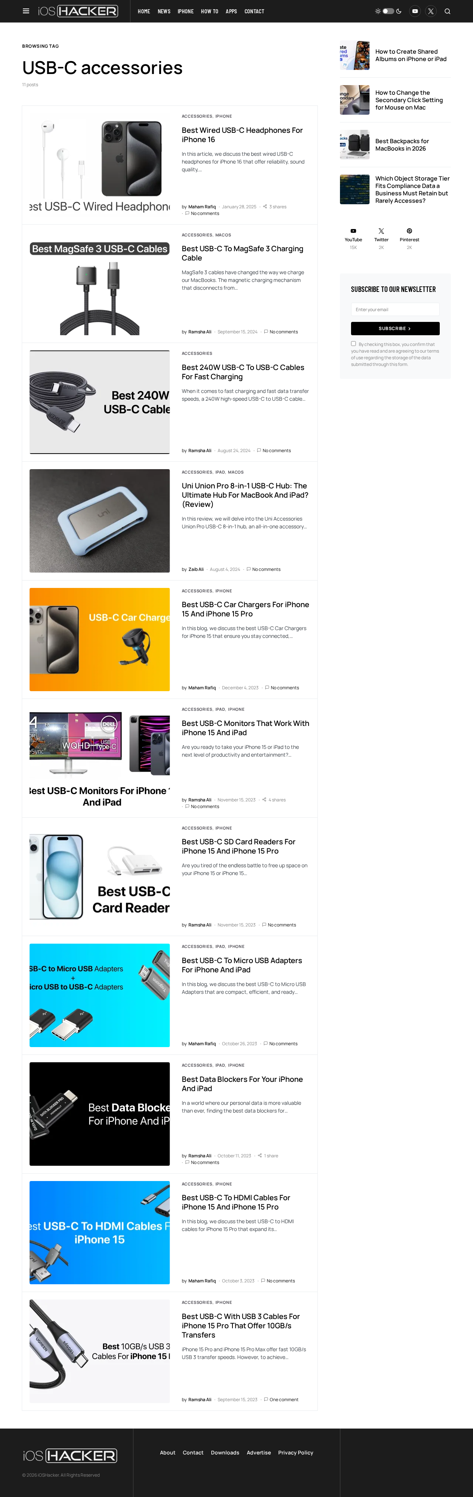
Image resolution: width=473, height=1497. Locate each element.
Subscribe (392, 328)
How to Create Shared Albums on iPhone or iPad (411, 55)
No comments (205, 213)
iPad (220, 472)
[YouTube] (415, 11)
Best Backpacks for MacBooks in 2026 (402, 144)
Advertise (259, 1452)
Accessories (197, 116)
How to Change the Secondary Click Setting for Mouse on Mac (409, 99)
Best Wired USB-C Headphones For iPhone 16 (242, 134)
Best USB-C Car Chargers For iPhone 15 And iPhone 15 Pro (245, 609)
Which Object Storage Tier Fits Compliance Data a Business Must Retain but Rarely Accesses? (412, 189)
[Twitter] (431, 11)
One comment (284, 1399)
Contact (193, 1452)
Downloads (225, 1452)
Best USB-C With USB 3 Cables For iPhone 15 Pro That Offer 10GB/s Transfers (241, 1325)
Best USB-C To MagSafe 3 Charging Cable (242, 253)
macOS (223, 235)
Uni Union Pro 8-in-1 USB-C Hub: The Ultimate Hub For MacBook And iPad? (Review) (245, 495)
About (168, 1452)
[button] (26, 11)
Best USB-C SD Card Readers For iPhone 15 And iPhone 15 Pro (239, 846)
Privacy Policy (295, 1452)
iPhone (223, 116)
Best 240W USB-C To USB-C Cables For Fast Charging (243, 371)
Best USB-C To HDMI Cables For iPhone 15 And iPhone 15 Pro (236, 1202)
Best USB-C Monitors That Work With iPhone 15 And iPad (245, 727)
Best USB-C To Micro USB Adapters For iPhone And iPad (242, 965)
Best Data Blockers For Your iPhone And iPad (242, 1083)
